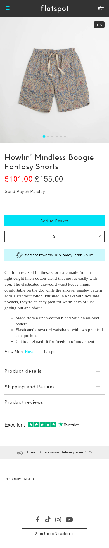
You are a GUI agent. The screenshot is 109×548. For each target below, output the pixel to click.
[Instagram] (58, 519)
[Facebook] (38, 519)
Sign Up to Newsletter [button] (54, 533)
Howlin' (32, 351)
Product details (23, 371)
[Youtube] (69, 519)
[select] (54, 236)
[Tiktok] (48, 519)
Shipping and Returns (29, 386)
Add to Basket (54, 220)
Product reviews (24, 402)
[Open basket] (101, 8)
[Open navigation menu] (7, 8)
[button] (44, 136)
